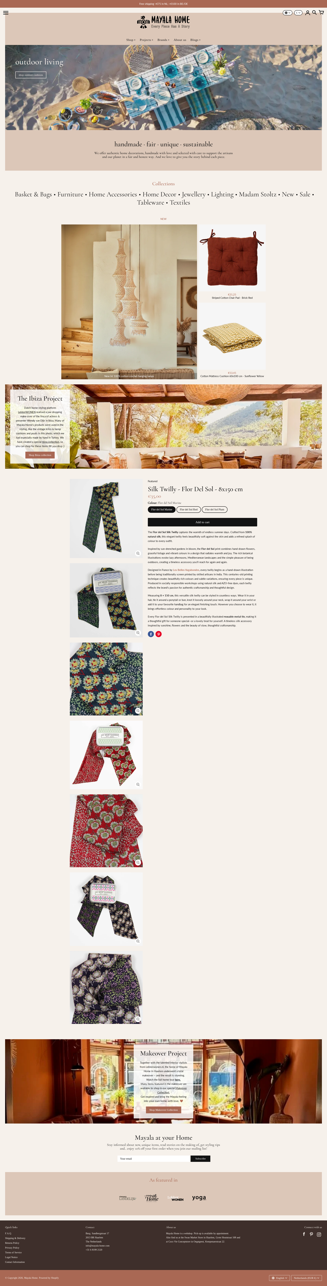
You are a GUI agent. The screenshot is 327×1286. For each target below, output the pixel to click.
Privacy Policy (12, 1247)
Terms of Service (13, 1252)
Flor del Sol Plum (214, 509)
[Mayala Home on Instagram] (319, 1235)
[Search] (314, 12)
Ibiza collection (50, 441)
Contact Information (15, 1262)
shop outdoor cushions (31, 75)
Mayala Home (31, 1278)
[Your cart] (321, 12)
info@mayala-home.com (98, 1245)
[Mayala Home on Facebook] (304, 1235)
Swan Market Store (193, 1237)
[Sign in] (307, 12)
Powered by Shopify (49, 1278)
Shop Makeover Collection (163, 1110)
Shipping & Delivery (15, 1238)
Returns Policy (12, 1243)
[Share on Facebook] (151, 634)
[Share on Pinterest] (158, 634)
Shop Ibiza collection (40, 455)
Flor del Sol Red (189, 509)
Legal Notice (11, 1257)
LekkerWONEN (27, 412)
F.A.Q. (8, 1233)
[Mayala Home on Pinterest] (311, 1235)
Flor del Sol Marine (161, 509)
